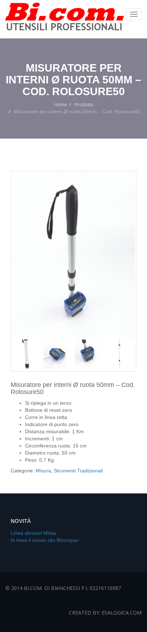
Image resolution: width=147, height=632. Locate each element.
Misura (43, 470)
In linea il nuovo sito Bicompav (45, 540)
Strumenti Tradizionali (78, 470)
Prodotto (84, 104)
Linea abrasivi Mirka (33, 533)
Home (60, 104)
